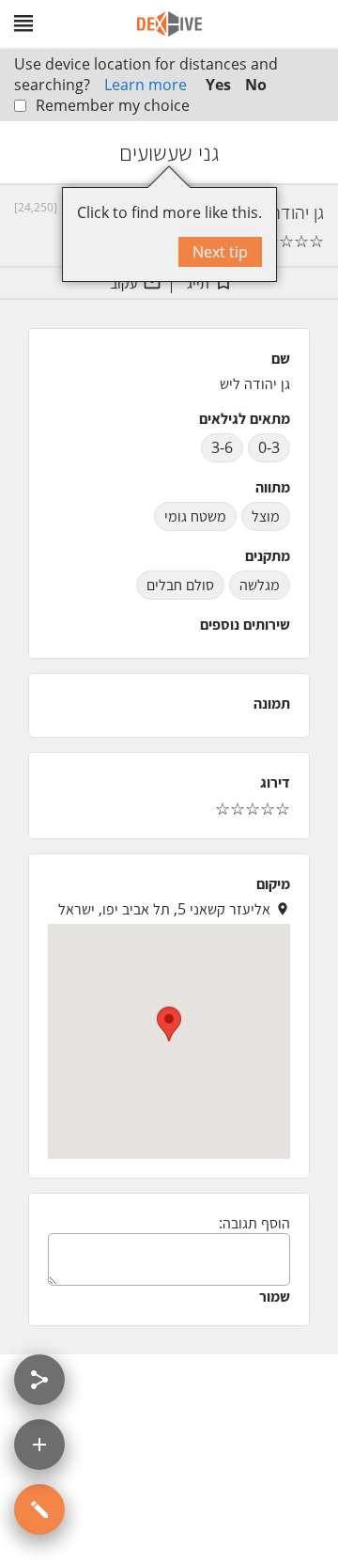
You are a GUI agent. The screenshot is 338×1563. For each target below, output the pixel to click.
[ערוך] (39, 1509)
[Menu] (23, 23)
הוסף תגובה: (254, 1222)
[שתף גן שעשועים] (39, 1379)
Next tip (220, 252)
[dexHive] (169, 24)
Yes (218, 84)
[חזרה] (307, 152)
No (256, 84)
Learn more (145, 84)
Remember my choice (113, 105)
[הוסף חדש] (39, 1444)
